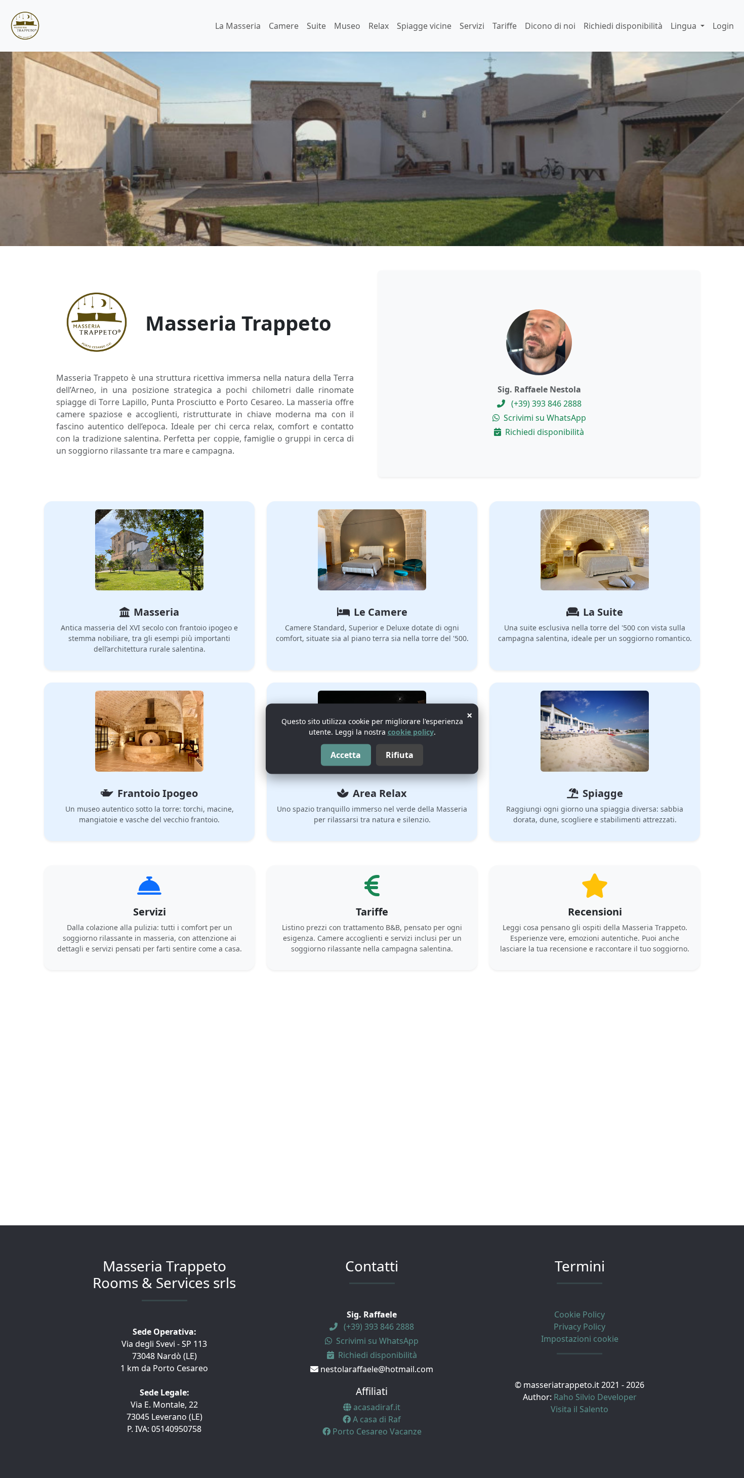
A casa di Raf (376, 1419)
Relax (378, 25)
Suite (316, 25)
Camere (284, 25)
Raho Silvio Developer (595, 1397)
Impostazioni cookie (579, 1338)
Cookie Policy (579, 1314)
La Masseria (238, 25)
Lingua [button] (684, 25)
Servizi (472, 25)
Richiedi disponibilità (623, 25)
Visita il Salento (579, 1409)
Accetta (345, 755)
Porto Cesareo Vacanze (376, 1431)
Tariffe (504, 25)
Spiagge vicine (424, 25)
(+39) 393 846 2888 (545, 403)
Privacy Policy (579, 1326)
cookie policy (411, 732)
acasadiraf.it (375, 1407)
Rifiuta (400, 755)
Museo (347, 25)
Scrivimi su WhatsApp (544, 417)
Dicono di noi (550, 25)
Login (723, 25)
